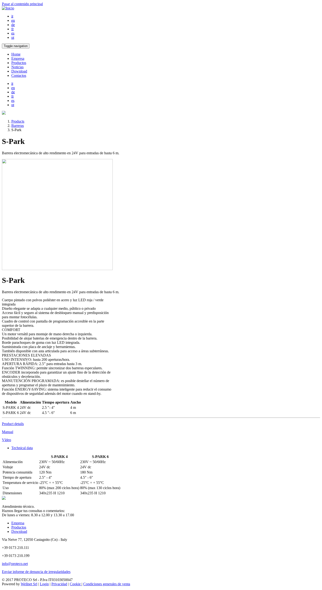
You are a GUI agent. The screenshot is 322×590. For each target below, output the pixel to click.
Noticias (17, 67)
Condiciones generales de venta (106, 584)
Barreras (17, 126)
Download (19, 71)
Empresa (17, 58)
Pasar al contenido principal (22, 4)
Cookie (76, 584)
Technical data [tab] (22, 448)
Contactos (18, 75)
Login (44, 584)
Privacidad (59, 584)
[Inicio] (8, 8)
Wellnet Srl (29, 584)
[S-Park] (57, 269)
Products (17, 121)
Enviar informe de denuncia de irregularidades (36, 572)
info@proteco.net (15, 564)
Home (16, 54)
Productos (18, 63)
